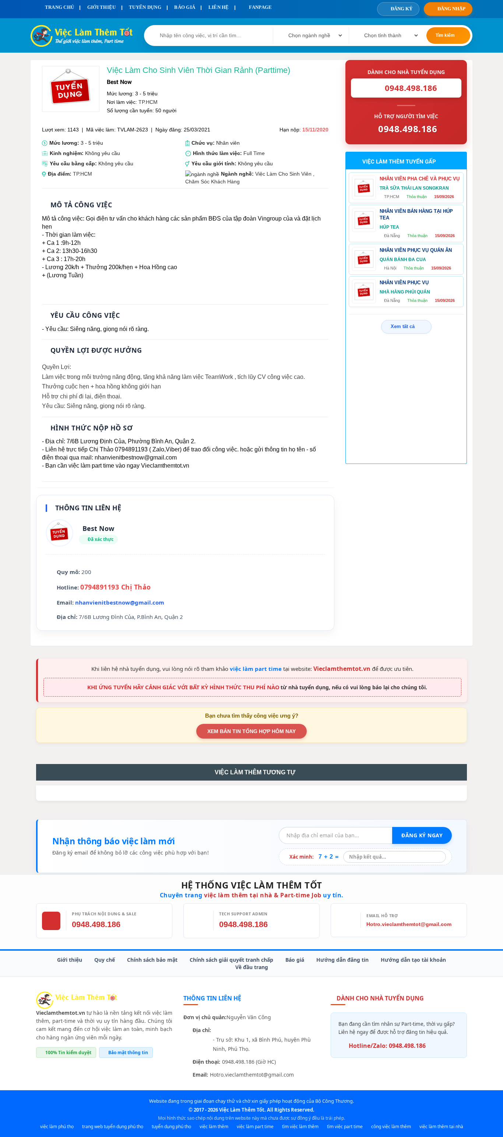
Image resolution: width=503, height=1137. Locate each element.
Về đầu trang (251, 967)
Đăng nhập (451, 8)
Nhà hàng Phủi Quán (405, 292)
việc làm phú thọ (57, 1126)
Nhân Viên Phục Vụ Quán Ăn (416, 250)
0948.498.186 (96, 924)
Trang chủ (58, 7)
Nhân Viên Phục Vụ (404, 282)
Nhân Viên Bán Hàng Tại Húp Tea (416, 214)
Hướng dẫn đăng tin (342, 959)
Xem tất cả (403, 326)
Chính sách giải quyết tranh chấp (231, 959)
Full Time (254, 153)
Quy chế (104, 959)
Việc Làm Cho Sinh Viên (283, 174)
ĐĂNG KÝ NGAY (422, 835)
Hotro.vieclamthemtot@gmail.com (408, 924)
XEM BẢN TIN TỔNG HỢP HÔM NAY (251, 731)
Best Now (119, 81)
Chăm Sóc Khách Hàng (212, 181)
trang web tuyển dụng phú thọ (112, 1126)
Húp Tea (389, 227)
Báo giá (294, 959)
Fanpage (260, 7)
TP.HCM (148, 102)
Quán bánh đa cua (403, 259)
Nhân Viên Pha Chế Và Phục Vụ (420, 179)
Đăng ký (401, 8)
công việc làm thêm (391, 1126)
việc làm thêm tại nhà (441, 1126)
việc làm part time (256, 668)
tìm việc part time (345, 1126)
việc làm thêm (214, 1126)
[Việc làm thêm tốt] (76, 999)
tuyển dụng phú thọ (171, 1126)
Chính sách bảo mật (152, 959)
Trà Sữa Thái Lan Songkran (414, 188)
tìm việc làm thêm (300, 1126)
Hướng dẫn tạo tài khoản (413, 959)
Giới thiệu (69, 959)
